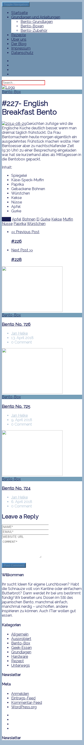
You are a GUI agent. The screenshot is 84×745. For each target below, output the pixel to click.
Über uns (18, 39)
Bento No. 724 (16, 488)
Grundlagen (21, 652)
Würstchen (36, 223)
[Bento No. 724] (42, 453)
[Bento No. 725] (42, 371)
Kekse (56, 219)
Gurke (45, 219)
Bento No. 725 (16, 406)
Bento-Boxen (32, 26)
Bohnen (28, 219)
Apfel (16, 219)
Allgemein (19, 634)
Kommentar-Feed (26, 702)
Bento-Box (11, 92)
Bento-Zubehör (34, 30)
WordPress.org (24, 707)
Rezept (17, 661)
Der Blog (18, 44)
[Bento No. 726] (42, 289)
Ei (37, 219)
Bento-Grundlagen (37, 21)
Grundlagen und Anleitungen (35, 17)
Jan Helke (19, 333)
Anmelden (20, 693)
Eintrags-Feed (23, 698)
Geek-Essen (21, 647)
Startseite (19, 13)
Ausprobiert (21, 639)
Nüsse (7, 223)
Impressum (21, 48)
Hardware (19, 656)
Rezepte (18, 35)
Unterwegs (20, 665)
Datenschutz (22, 53)
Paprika (20, 223)
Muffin (68, 219)
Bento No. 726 (16, 324)
